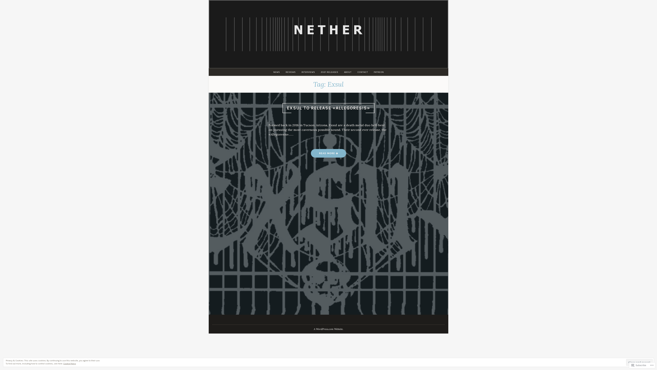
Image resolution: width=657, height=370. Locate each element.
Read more (323, 155)
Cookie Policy (69, 363)
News (276, 72)
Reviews (291, 72)
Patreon (379, 72)
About (348, 72)
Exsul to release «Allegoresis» (328, 108)
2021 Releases (329, 72)
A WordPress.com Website (328, 329)
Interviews (308, 72)
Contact (362, 72)
